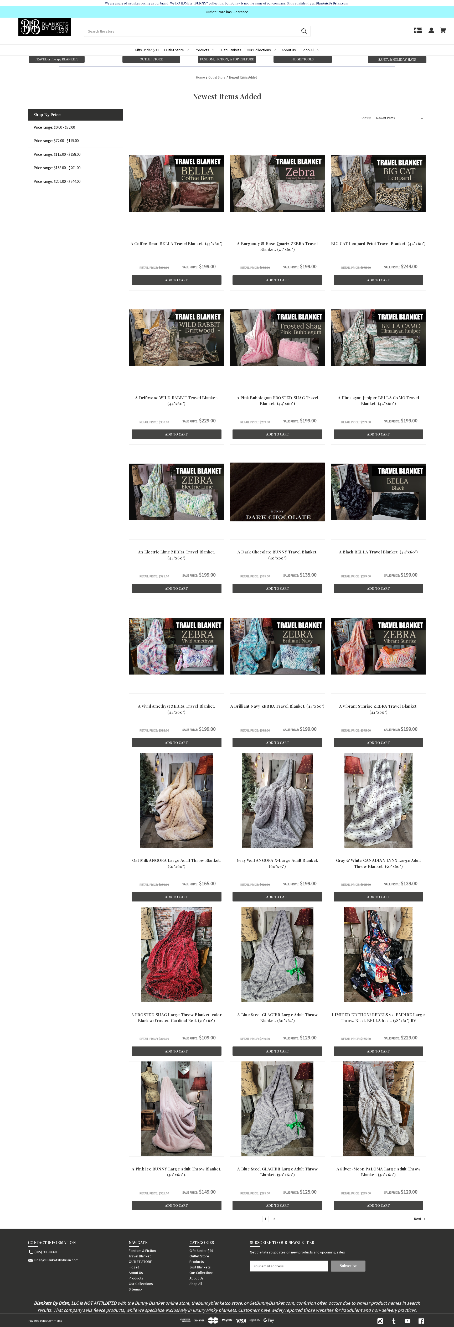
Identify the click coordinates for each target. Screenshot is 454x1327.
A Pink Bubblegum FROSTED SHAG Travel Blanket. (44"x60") (277, 400)
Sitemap (135, 1289)
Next (418, 1218)
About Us (289, 50)
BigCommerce (52, 1321)
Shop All (308, 50)
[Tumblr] (394, 1321)
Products (202, 50)
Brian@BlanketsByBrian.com (56, 1260)
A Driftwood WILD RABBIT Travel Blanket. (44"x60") (176, 400)
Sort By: (366, 118)
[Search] (304, 31)
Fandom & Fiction (142, 1250)
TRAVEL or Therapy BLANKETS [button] (57, 59)
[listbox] (400, 118)
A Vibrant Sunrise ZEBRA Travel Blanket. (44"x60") (378, 709)
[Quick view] (164, 226)
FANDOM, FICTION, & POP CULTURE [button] (227, 59)
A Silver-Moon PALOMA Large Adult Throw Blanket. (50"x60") (379, 1172)
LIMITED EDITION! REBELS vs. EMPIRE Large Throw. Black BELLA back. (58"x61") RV (378, 1017)
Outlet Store (174, 50)
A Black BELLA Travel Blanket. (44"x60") (378, 551)
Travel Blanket (140, 1256)
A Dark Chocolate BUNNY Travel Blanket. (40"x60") (278, 555)
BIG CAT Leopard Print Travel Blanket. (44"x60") (378, 243)
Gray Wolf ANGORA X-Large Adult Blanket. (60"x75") (277, 863)
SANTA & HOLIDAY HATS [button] (397, 59)
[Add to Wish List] (189, 226)
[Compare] (176, 226)
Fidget (134, 1267)
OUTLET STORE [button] (151, 59)
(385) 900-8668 (45, 1252)
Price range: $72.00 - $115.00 (56, 140)
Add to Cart (176, 280)
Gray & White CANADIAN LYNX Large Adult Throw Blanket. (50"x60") (378, 863)
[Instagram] (380, 1321)
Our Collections (259, 50)
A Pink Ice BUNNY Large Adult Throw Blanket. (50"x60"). (176, 1172)
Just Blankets (230, 50)
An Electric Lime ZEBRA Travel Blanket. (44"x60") (176, 555)
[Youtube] (407, 1321)
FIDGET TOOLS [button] (302, 59)
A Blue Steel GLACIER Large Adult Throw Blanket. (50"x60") (277, 1172)
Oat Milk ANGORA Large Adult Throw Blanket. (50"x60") (176, 863)
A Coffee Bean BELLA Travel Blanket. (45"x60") (177, 243)
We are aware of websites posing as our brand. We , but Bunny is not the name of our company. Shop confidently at (227, 3)
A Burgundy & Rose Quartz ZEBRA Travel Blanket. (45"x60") (277, 246)
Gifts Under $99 (146, 50)
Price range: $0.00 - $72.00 (54, 127)
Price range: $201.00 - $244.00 (57, 181)
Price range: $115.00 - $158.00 (57, 154)
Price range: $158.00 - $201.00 (57, 167)
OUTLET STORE (140, 1261)
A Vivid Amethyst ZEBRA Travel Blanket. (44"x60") (176, 709)
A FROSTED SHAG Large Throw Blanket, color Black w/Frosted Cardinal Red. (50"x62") (176, 1017)
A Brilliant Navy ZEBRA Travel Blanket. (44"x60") (277, 706)
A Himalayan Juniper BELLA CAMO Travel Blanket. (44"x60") (378, 400)
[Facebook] (421, 1321)
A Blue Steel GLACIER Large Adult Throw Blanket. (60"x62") (277, 1017)
